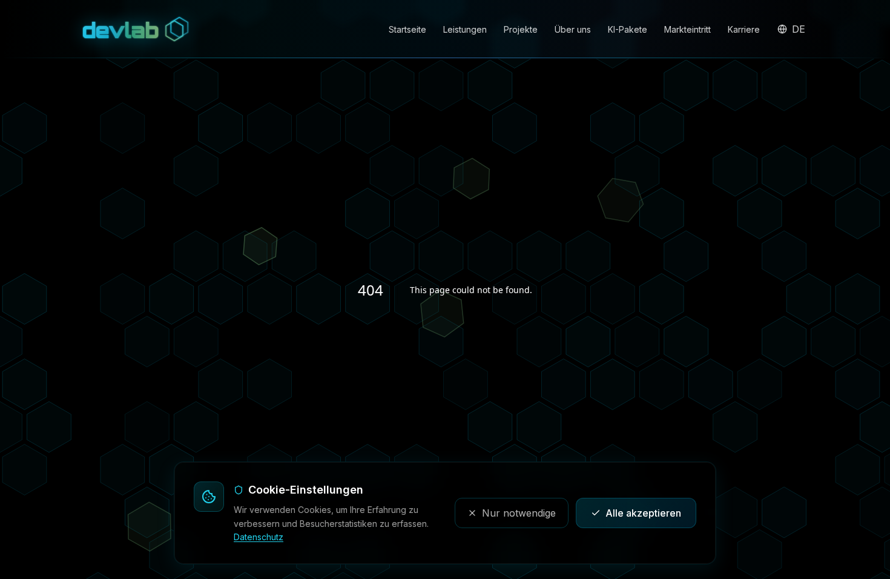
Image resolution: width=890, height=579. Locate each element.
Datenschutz (258, 537)
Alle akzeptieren (643, 513)
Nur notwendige (519, 513)
